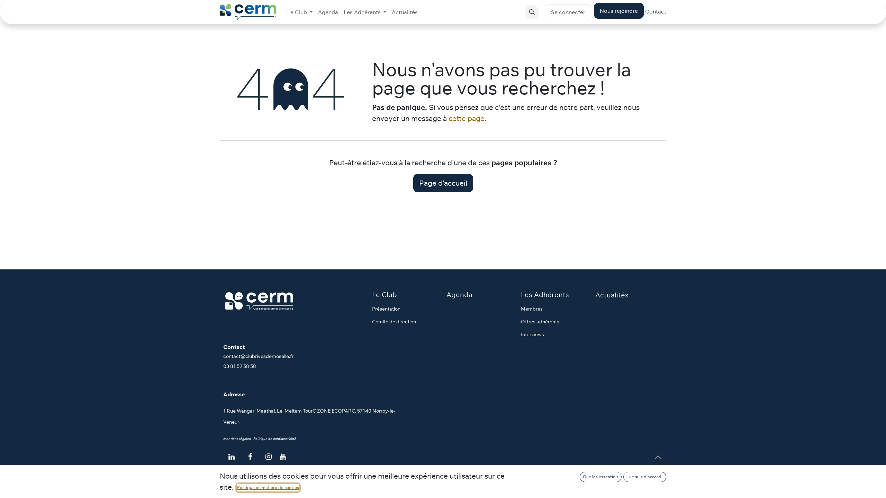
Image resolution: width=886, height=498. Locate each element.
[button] (532, 12)
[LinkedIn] (231, 457)
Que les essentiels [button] (600, 476)
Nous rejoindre (619, 10)
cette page (467, 118)
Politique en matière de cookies (268, 487)
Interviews (532, 334)
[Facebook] (250, 457)
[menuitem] (299, 12)
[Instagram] (268, 457)
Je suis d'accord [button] (645, 476)
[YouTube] (283, 456)
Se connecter (568, 12)
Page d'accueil (443, 182)
